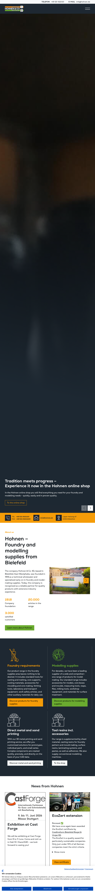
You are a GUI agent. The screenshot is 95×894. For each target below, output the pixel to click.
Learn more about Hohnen (19, 627)
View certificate (61, 862)
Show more (59, 852)
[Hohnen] (14, 9)
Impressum (89, 869)
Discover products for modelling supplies (69, 702)
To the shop (59, 763)
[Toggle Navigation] (87, 8)
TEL (20, 517)
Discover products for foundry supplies (24, 702)
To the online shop (16, 502)
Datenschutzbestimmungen (74, 869)
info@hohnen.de (46, 518)
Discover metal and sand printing (25, 763)
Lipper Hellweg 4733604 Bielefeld (69, 518)
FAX (21, 519)
